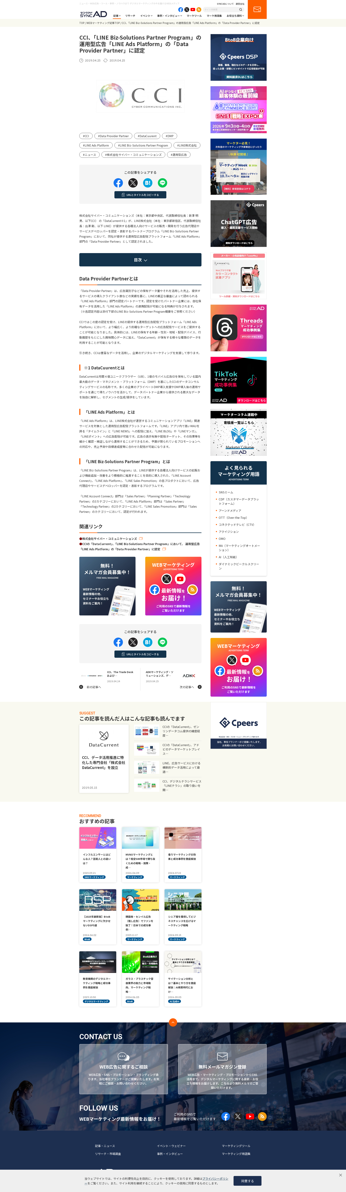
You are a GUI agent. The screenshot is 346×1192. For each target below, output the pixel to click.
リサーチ (130, 15)
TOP (82, 23)
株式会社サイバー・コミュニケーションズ (109, 538)
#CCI (86, 136)
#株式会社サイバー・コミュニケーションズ (133, 154)
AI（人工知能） (229, 557)
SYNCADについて (225, 4)
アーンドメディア (230, 510)
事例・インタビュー (168, 15)
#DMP (170, 136)
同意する (247, 1180)
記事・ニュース (105, 1146)
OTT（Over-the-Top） (234, 517)
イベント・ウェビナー (171, 1146)
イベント (145, 15)
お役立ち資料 (234, 15)
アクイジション (229, 531)
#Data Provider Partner (113, 136)
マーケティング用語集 (236, 1153)
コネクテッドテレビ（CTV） (237, 524)
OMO (222, 538)
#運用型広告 (179, 154)
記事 (115, 15)
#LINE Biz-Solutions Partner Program (143, 145)
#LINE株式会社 (187, 145)
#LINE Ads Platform (96, 145)
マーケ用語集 (214, 15)
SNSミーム (226, 492)
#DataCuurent (147, 136)
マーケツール (194, 15)
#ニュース (89, 154)
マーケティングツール (236, 1146)
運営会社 (240, 4)
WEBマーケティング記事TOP (103, 23)
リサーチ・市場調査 (108, 1153)
